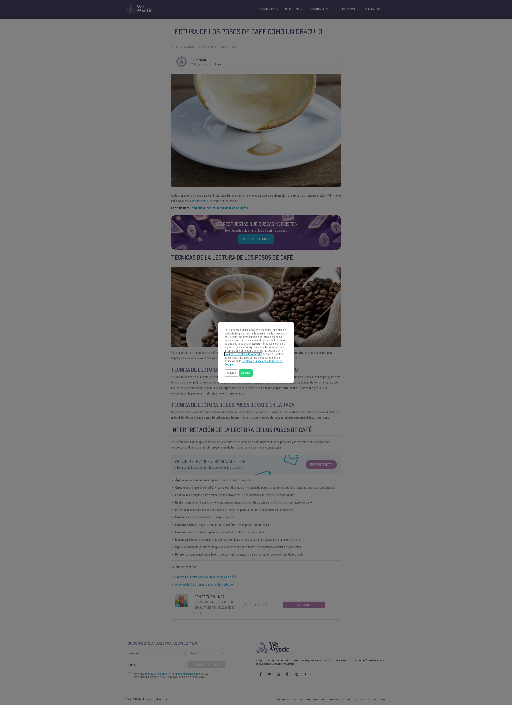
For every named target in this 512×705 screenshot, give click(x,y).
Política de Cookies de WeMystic (243, 354)
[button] (231, 373)
